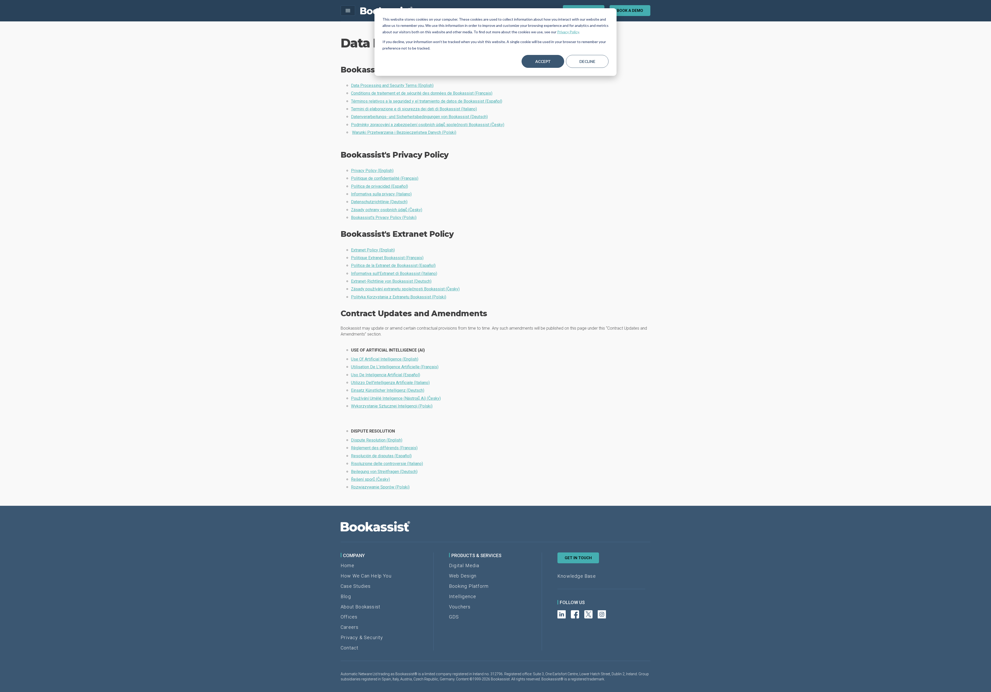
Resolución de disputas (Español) (381, 455)
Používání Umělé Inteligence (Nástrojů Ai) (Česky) (396, 398)
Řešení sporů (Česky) (370, 479)
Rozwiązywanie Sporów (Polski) (380, 487)
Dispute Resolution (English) (376, 440)
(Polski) (404, 132)
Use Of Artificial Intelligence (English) (384, 359)
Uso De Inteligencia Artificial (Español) (385, 374)
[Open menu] (348, 10)
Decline (587, 61)
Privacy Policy (568, 32)
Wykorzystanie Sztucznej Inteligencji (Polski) (392, 406)
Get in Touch (578, 558)
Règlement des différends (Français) (384, 447)
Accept (543, 61)
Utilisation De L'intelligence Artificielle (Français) (394, 366)
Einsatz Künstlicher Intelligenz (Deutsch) (387, 390)
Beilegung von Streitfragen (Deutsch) (384, 471)
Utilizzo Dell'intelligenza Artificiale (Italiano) (390, 382)
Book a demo (630, 10)
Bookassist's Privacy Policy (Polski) (384, 217)
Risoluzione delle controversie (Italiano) (387, 463)
